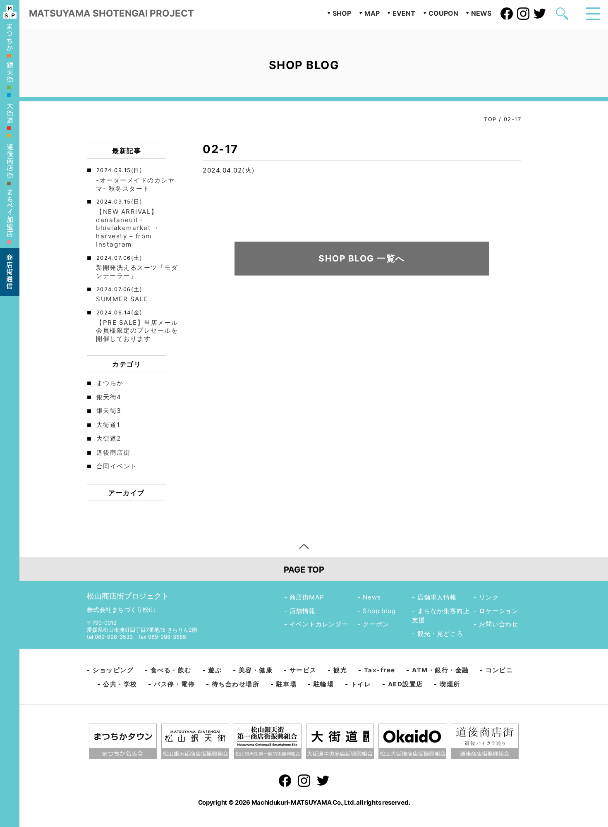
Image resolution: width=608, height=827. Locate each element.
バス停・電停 (174, 684)
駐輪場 (324, 684)
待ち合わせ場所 (236, 684)
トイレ (361, 684)
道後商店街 (113, 452)
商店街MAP (307, 597)
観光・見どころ (440, 634)
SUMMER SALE (122, 299)
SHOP (342, 13)
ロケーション (498, 611)
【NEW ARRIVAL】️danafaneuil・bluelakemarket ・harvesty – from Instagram (128, 228)
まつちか (110, 383)
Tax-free (379, 670)
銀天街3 (109, 411)
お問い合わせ (498, 624)
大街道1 (108, 425)
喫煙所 (450, 684)
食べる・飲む (171, 670)
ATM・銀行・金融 (440, 670)
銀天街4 (109, 397)
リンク (488, 597)
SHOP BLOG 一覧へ (361, 258)
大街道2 (108, 438)
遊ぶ (215, 670)
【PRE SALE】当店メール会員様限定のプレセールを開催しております (137, 331)
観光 (340, 670)
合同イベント (116, 466)
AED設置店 (405, 684)
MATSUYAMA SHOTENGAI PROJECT (111, 13)
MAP (372, 13)
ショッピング (113, 670)
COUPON (443, 13)
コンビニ (499, 670)
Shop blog (379, 611)
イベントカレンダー (319, 624)
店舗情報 (303, 611)
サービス (303, 670)
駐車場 (286, 684)
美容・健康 (256, 670)
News (372, 597)
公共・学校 (120, 684)
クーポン (376, 624)
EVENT (404, 13)
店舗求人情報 (437, 597)
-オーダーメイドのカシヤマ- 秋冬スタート (135, 184)
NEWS (481, 13)
